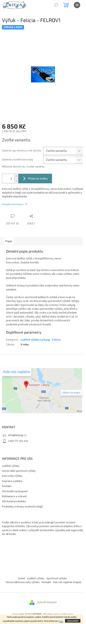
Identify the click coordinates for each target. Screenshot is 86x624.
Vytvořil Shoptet (47, 602)
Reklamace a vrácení (14, 496)
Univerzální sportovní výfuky (19, 471)
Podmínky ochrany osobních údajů (22, 507)
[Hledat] (56, 5)
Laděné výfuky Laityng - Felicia (41, 340)
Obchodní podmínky (14, 501)
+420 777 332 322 (18, 441)
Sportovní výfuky (56, 578)
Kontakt (6, 486)
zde (61, 621)
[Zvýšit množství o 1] (16, 176)
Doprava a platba (12, 481)
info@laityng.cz (17, 435)
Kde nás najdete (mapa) (67, 582)
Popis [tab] (8, 241)
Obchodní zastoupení (15, 491)
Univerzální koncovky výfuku (23, 582)
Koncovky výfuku (12, 476)
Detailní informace (13, 204)
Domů (21, 578)
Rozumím (72, 620)
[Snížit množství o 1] (16, 181)
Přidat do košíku (38, 178)
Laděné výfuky (10, 466)
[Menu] (77, 5)
